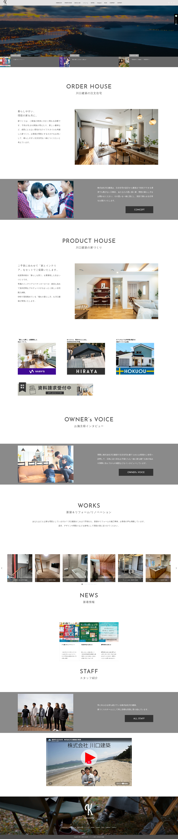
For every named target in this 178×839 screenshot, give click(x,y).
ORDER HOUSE (68, 2)
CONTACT (119, 2)
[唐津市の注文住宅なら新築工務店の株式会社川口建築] (5, 3)
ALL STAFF (139, 719)
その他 (137, 55)
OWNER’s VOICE (136, 472)
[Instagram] (169, 2)
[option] (89, 28)
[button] (19, 568)
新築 (18, 55)
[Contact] (174, 2)
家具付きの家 (77, 2)
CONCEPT (139, 210)
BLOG (105, 2)
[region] (89, 569)
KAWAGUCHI (59, 2)
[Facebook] (171, 2)
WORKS (92, 2)
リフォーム (85, 2)
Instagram (99, 2)
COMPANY (112, 2)
